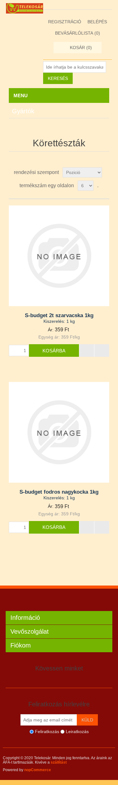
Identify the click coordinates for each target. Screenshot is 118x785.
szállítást (59, 762)
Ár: (50, 329)
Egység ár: (49, 336)
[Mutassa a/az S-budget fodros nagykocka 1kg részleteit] (59, 432)
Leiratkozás (77, 731)
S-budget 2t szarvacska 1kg (59, 315)
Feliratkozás (47, 731)
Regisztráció (64, 21)
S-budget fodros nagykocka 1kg (59, 492)
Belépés (97, 21)
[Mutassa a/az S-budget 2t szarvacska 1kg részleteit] (59, 255)
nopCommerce (37, 770)
